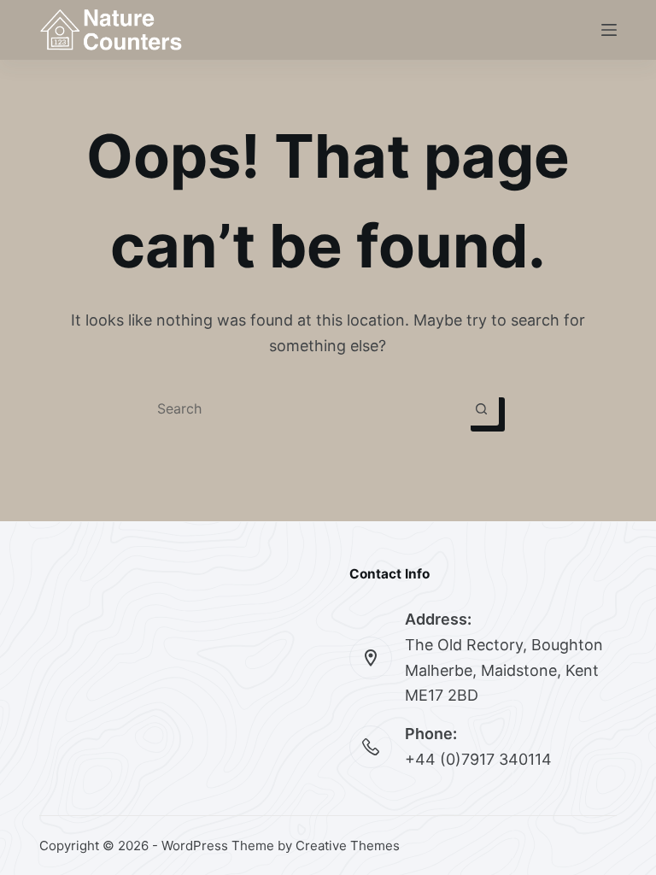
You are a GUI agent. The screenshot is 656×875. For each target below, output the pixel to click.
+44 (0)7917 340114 (478, 759)
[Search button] (482, 408)
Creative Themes (348, 845)
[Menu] (609, 30)
